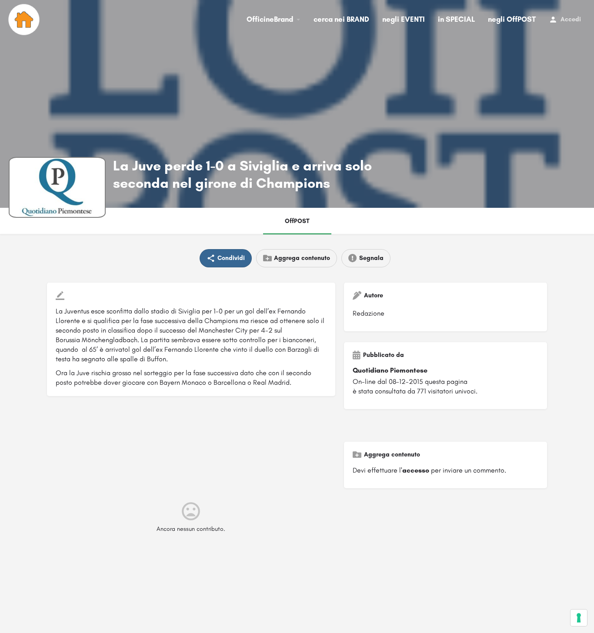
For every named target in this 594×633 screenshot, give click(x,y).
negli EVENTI (403, 19)
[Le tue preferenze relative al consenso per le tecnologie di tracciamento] (579, 618)
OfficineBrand (270, 19)
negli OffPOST (512, 19)
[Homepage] (25, 19)
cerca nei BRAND (341, 19)
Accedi (571, 19)
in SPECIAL (456, 19)
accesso (415, 470)
